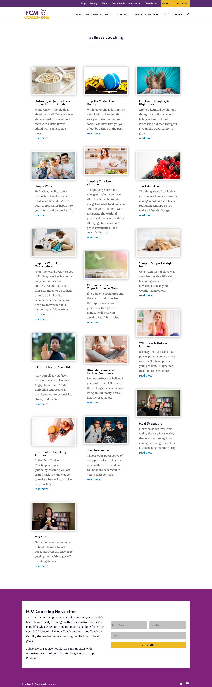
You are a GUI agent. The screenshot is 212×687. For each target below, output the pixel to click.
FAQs (104, 3)
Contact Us (134, 3)
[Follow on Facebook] (174, 683)
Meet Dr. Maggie (150, 423)
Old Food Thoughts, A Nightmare (154, 102)
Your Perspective (98, 450)
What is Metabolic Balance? (94, 14)
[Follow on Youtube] (187, 683)
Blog (83, 3)
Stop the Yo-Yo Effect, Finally (101, 102)
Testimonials (118, 3)
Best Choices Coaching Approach (50, 453)
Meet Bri (41, 537)
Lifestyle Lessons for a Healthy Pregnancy (102, 371)
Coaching (122, 14)
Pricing (93, 3)
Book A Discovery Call (175, 3)
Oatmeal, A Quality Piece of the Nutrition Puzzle (52, 102)
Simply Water (44, 186)
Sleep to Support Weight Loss (156, 264)
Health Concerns (173, 14)
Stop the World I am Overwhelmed (48, 264)
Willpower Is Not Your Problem (154, 344)
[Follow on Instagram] (181, 683)
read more (41, 138)
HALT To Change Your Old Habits (52, 368)
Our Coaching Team (145, 14)
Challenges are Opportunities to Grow (102, 286)
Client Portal (151, 3)
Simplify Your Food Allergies (100, 182)
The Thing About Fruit (154, 186)
